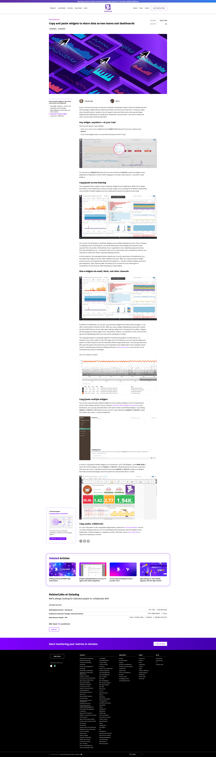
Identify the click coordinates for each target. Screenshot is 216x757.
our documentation (130, 527)
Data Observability (85, 682)
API (100, 729)
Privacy (66, 754)
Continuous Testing (85, 741)
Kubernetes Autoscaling (86, 670)
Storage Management (105, 737)
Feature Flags (103, 662)
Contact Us (142, 658)
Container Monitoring (85, 662)
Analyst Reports (143, 672)
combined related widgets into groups (124, 405)
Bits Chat (101, 686)
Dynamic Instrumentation (86, 688)
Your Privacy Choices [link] (74, 754)
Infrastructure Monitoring (86, 658)
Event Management (104, 672)
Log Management (84, 690)
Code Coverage (103, 664)
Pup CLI (101, 690)
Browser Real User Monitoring (88, 727)
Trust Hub (141, 678)
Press (140, 662)
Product (53, 8)
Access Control (103, 719)
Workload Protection (85, 703)
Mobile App (102, 713)
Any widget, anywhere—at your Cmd (97, 122)
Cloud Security (83, 698)
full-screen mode (123, 347)
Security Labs (159, 664)
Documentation (123, 660)
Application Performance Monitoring (86, 673)
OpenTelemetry (103, 721)
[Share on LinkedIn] (88, 541)
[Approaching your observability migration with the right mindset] (155, 573)
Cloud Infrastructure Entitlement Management (86, 706)
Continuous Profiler (85, 686)
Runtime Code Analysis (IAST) (88, 721)
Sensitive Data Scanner (86, 692)
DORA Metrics (103, 741)
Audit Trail (82, 694)
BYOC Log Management (86, 745)
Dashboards (102, 709)
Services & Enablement (125, 664)
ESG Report (142, 674)
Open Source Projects (105, 735)
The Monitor (54, 19)
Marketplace (102, 731)
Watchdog (102, 696)
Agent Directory (103, 692)
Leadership (142, 664)
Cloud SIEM (83, 725)
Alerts (101, 723)
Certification (122, 668)
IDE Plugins (102, 727)
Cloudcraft (82, 668)
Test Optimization (104, 660)
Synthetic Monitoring (85, 737)
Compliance (83, 711)
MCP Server (102, 688)
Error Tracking (83, 743)
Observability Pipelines (86, 696)
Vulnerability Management (87, 709)
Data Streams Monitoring (86, 680)
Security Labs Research (105, 733)
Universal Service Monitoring (87, 678)
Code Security (83, 717)
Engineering (159, 660)
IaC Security (83, 723)
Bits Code (101, 678)
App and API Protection (86, 713)
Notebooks (102, 711)
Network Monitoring (85, 660)
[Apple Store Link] (52, 666)
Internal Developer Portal (86, 747)
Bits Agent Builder (104, 684)
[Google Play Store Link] (55, 666)
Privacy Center (123, 676)
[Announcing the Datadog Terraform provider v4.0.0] (124, 573)
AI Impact (101, 666)
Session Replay (84, 735)
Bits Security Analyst (104, 682)
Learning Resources (124, 680)
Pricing (121, 658)
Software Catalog (84, 676)
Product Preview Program (126, 666)
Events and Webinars (125, 672)
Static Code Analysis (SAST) (87, 719)
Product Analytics (84, 731)
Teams (101, 707)
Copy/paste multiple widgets (93, 399)
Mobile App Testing (85, 739)
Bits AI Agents (103, 676)
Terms (61, 754)
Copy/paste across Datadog (92, 182)
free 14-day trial (133, 532)
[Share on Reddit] (84, 541)
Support (121, 662)
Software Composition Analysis (88, 715)
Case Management (104, 674)
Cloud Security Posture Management (86, 701)
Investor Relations (144, 670)
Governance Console (105, 717)
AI (156, 662)
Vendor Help (142, 676)
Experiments (83, 733)
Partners (141, 660)
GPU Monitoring (103, 739)
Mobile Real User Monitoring (87, 729)
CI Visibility (102, 658)
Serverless (82, 664)
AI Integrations (103, 701)
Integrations (102, 725)
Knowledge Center (124, 678)
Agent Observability (104, 699)
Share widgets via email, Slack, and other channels (104, 271)
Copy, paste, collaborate (91, 523)
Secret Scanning (103, 743)
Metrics (101, 694)
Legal (140, 668)
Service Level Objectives (105, 668)
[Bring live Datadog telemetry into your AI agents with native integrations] (94, 573)
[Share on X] (80, 541)
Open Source (122, 670)
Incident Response (104, 670)
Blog (141, 8)
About (135, 8)
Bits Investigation (104, 680)
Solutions (78, 8)
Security (121, 674)
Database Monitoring (85, 684)
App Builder (102, 705)
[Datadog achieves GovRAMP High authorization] (64, 573)
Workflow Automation (105, 703)
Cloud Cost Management (86, 666)
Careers (141, 666)
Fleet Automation (104, 715)
